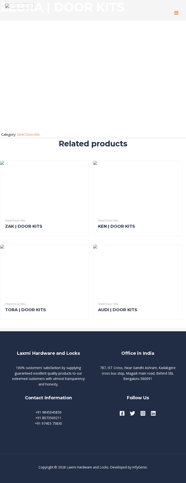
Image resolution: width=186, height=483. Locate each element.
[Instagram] (143, 413)
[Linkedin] (153, 413)
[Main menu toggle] (176, 12)
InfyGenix (139, 467)
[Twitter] (132, 413)
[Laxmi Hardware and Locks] (19, 12)
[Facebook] (122, 413)
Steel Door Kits (28, 134)
